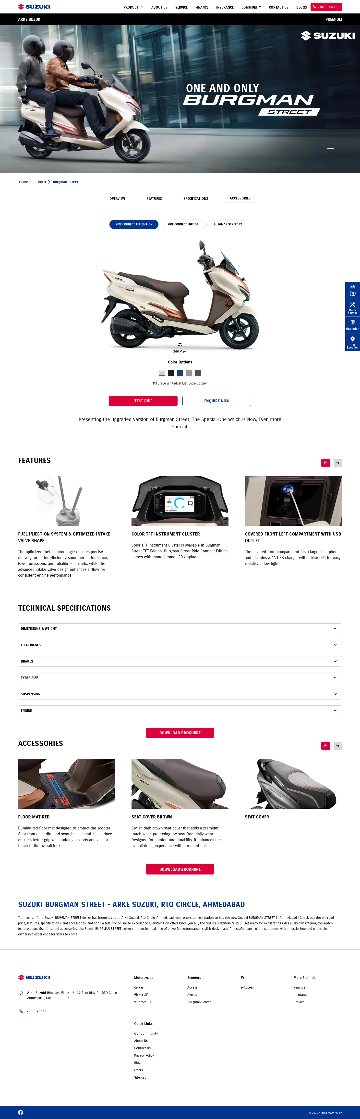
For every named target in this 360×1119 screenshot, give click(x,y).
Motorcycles (143, 978)
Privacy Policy (144, 1055)
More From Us (304, 978)
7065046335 (36, 1011)
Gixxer (138, 987)
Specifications (195, 199)
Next (338, 463)
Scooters (194, 978)
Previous (325, 463)
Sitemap (140, 1077)
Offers (138, 1070)
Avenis (192, 994)
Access (192, 987)
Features (154, 199)
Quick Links (143, 1024)
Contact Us (142, 1048)
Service (299, 1002)
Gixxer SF (141, 994)
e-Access (247, 987)
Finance (299, 987)
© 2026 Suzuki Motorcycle (325, 1113)
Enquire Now (216, 400)
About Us (141, 1040)
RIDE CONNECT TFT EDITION (134, 224)
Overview (117, 199)
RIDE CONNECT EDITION (183, 224)
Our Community (146, 1033)
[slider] (180, 295)
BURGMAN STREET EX (228, 224)
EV (242, 978)
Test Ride (143, 400)
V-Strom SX (143, 1002)
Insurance (301, 994)
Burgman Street (199, 1002)
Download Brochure (180, 732)
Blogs (138, 1063)
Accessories (240, 198)
